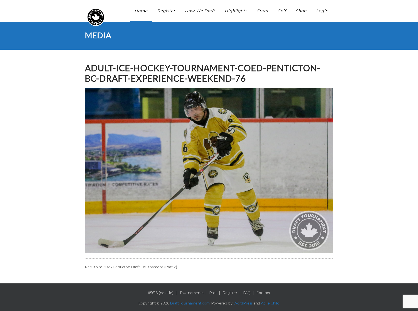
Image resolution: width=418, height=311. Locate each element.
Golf (281, 10)
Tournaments (191, 293)
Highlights (236, 10)
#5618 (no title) (161, 293)
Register (166, 10)
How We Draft (200, 10)
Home (141, 10)
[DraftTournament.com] (96, 17)
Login (322, 10)
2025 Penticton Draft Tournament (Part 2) (140, 267)
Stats (262, 10)
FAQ (247, 293)
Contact (263, 293)
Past (213, 293)
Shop (301, 10)
